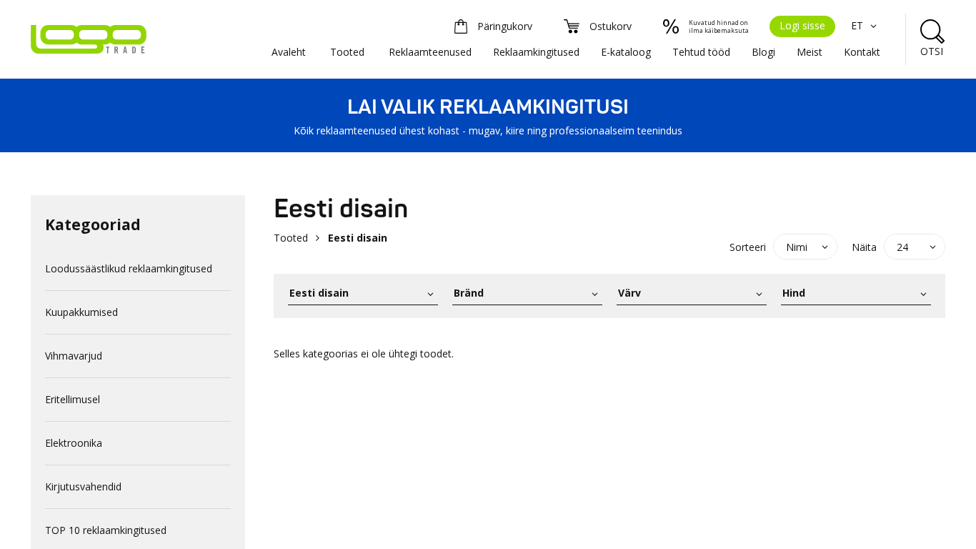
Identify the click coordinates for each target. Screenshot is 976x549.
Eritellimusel (72, 399)
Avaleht (289, 52)
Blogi (763, 52)
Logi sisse (802, 25)
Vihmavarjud (73, 355)
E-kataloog (626, 52)
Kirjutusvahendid (83, 486)
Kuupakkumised (81, 312)
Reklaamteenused (430, 52)
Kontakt (862, 52)
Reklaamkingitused (536, 52)
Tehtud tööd (701, 52)
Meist (809, 52)
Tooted (347, 52)
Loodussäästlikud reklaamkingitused (128, 268)
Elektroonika (73, 443)
